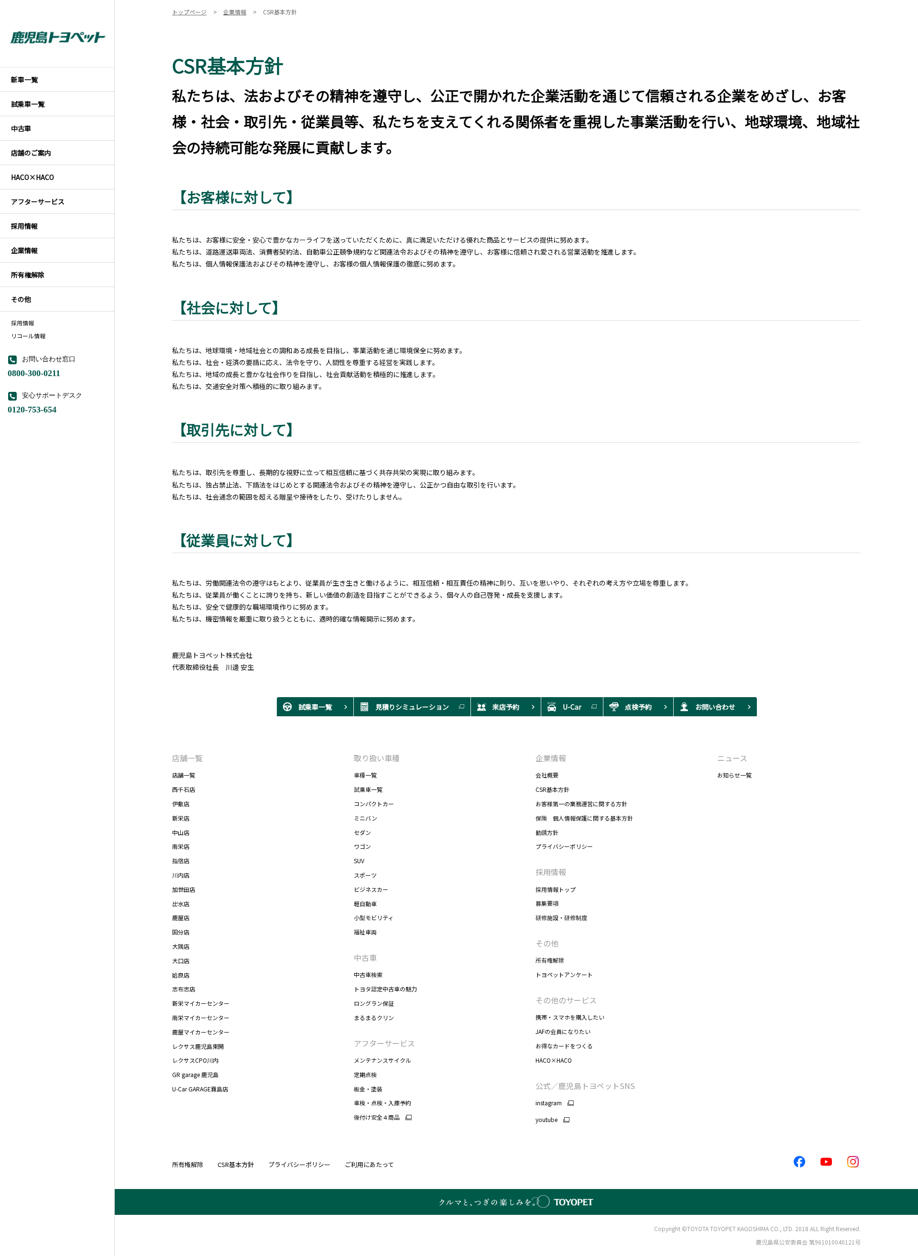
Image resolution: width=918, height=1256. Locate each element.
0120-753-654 (32, 408)
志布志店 (183, 989)
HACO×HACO (554, 1060)
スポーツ (365, 875)
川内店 (180, 875)
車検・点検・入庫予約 (382, 1103)
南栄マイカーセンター (201, 1017)
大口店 (180, 960)
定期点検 (365, 1074)
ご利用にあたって (369, 1164)
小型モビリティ (373, 917)
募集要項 (547, 903)
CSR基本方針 (552, 789)
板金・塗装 (368, 1089)
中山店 (180, 832)
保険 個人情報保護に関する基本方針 (584, 818)
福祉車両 (372, 932)
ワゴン (362, 846)
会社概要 (547, 775)
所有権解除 (550, 960)
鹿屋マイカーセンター (201, 1032)
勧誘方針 (547, 832)
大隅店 (180, 946)
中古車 (365, 957)
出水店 (180, 904)
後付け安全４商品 (377, 1117)
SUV (359, 860)
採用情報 (22, 323)
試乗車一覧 (368, 789)
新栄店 (180, 818)
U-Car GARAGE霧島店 (200, 1089)
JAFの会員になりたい (563, 1031)
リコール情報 (28, 336)
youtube (546, 1119)
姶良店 (180, 975)
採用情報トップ (556, 889)
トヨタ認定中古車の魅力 (385, 989)
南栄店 (180, 846)
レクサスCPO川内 (195, 1060)
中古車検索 (368, 974)
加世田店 (183, 889)
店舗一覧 (183, 775)
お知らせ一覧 (734, 775)
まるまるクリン (374, 1017)
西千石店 (183, 789)
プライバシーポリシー (564, 846)
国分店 (180, 932)
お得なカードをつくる (564, 1046)
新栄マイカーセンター (201, 1003)
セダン (362, 832)
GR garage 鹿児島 (195, 1074)
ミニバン (365, 818)
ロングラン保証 (374, 1003)
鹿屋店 (180, 917)
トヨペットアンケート (564, 974)
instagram (549, 1103)
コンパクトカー (374, 804)
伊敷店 (180, 804)
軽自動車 (365, 904)
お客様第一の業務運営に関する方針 (581, 804)
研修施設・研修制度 (561, 917)
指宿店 (180, 860)
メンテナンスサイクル (382, 1060)
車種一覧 (365, 775)
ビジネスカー (371, 889)
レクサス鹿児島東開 (198, 1046)
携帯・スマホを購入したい (570, 1017)
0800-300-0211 (34, 372)
